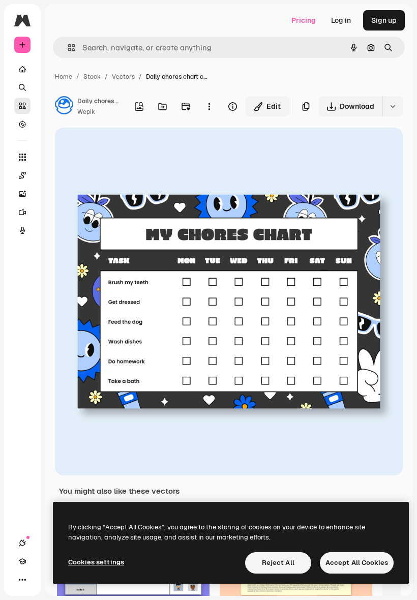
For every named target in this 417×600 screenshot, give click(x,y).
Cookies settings (96, 562)
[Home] (22, 69)
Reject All (278, 562)
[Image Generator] (22, 194)
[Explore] (22, 124)
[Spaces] (22, 175)
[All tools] (22, 157)
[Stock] (22, 106)
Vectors (123, 77)
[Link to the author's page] (64, 106)
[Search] (22, 87)
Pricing (303, 20)
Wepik (86, 112)
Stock (92, 77)
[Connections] (22, 543)
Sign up (384, 20)
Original (120, 147)
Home (63, 77)
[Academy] (22, 561)
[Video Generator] (22, 212)
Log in (341, 20)
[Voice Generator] (22, 230)
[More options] (209, 106)
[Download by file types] (392, 106)
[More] (22, 580)
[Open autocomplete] (67, 47)
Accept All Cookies (356, 562)
